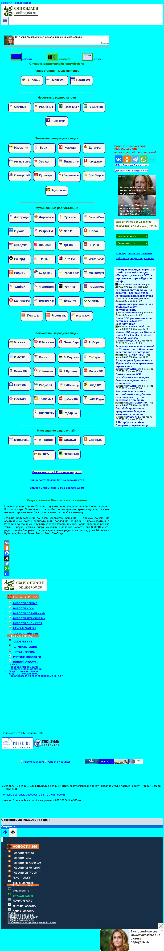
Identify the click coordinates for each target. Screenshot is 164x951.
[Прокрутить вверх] (5, 832)
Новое (93, 231)
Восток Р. (20, 399)
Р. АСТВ (19, 357)
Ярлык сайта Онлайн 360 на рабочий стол (57, 480)
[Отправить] (81, 573)
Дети (94, 147)
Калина (21, 300)
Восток (46, 300)
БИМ (96, 399)
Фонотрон (46, 286)
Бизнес (71, 161)
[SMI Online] (135, 763)
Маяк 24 (57, 80)
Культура (45, 175)
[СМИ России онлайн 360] (21, 15)
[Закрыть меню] (2, 839)
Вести (82, 80)
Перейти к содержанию (16, 2)
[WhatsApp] (144, 159)
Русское (69, 217)
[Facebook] (81, 553)
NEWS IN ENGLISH (24, 628)
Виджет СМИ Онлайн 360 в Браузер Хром (57, 487)
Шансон (44, 245)
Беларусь (21, 439)
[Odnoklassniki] (81, 548)
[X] (81, 558)
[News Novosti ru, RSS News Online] (106, 763)
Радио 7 (19, 272)
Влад (94, 385)
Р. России (33, 80)
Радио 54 (45, 385)
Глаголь (32, 315)
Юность (91, 300)
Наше (43, 259)
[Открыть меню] (5, 21)
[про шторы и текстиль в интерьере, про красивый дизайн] (46, 746)
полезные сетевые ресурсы (19, 794)
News (71, 453)
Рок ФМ (69, 286)
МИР (71, 106)
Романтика (96, 286)
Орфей (19, 286)
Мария (95, 371)
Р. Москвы (46, 342)
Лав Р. (67, 231)
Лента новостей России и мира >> (57, 472)
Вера (42, 147)
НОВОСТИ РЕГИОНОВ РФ (28, 618)
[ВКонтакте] (119, 159)
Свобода (95, 439)
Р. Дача (18, 231)
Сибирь (94, 357)
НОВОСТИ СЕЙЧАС (24, 603)
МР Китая (45, 439)
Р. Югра (93, 342)
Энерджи (20, 245)
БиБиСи (69, 439)
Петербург (71, 342)
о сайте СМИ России (52, 794)
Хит (69, 259)
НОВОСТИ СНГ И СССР (27, 623)
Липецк (46, 413)
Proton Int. (58, 315)
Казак (20, 371)
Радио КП (45, 106)
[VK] (81, 542)
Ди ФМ (68, 245)
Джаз (69, 300)
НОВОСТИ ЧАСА (23, 608)
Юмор (20, 147)
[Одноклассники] (127, 159)
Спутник (19, 106)
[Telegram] (135, 159)
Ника (19, 385)
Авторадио (21, 217)
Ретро (45, 231)
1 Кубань (70, 371)
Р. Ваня (93, 245)
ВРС (41, 453)
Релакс (71, 272)
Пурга (43, 357)
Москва (17, 342)
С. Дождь (45, 272)
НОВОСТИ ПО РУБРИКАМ (28, 613)
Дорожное (46, 217)
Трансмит (45, 399)
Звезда (43, 161)
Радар (71, 413)
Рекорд (19, 259)
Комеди (69, 147)
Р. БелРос (95, 106)
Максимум (96, 272)
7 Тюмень (45, 371)
